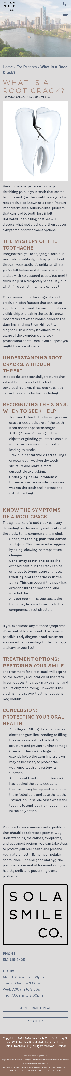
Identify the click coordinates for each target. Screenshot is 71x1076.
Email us (36, 1021)
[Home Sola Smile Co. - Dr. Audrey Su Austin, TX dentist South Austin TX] (9, 6)
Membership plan (35, 1008)
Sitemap (61, 1046)
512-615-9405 (14, 959)
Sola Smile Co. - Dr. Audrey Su (50, 1038)
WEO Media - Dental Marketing (30, 1042)
